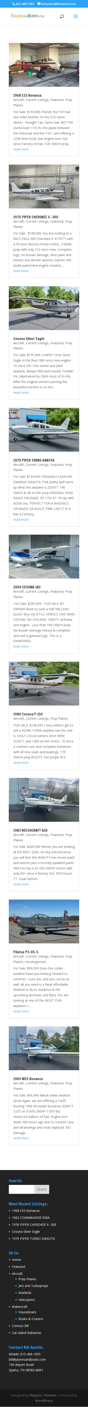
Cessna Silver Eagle (28, 338)
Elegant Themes (43, 1395)
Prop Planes (59, 718)
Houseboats (27, 1312)
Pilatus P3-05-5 (25, 951)
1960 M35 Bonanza (28, 1078)
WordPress (44, 1400)
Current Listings (37, 100)
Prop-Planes (27, 1279)
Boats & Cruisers (31, 1319)
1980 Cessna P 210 (28, 714)
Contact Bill (20, 1326)
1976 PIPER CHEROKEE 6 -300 (35, 216)
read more (21, 149)
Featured (56, 100)
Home (16, 1259)
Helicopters (27, 1300)
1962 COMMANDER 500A (31, 1217)
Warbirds (25, 1293)
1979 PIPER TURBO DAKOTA (33, 460)
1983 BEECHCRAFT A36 (30, 830)
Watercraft (20, 1306)
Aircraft (18, 100)
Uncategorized (35, 962)
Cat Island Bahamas (26, 1333)
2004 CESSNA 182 (27, 587)
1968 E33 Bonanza (27, 95)
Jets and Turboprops (33, 1286)
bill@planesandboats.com (27, 1359)
